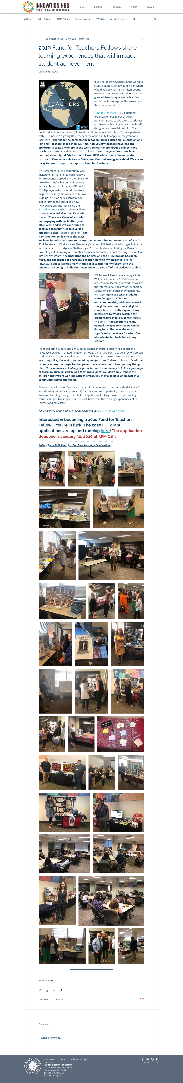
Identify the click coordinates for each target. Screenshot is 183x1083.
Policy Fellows (44, 19)
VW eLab (101, 19)
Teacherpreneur (83, 19)
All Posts (28, 19)
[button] (155, 19)
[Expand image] (52, 468)
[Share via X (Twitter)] (47, 990)
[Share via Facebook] (40, 990)
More (135, 19)
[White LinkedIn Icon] (157, 1059)
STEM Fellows (63, 19)
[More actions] (142, 38)
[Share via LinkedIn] (54, 990)
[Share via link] (61, 990)
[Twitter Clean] (147, 1059)
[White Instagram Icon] (152, 1059)
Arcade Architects (118, 19)
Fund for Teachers (47, 980)
